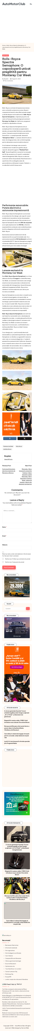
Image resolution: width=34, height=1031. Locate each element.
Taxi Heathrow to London (13, 969)
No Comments (9, 80)
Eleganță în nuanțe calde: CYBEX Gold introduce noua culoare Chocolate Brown (16, 721)
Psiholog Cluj (9, 974)
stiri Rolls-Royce (7, 449)
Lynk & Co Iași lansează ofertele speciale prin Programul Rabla (17, 742)
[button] (8, 459)
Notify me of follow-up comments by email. (17, 559)
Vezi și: (19, 984)
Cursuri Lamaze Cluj (11, 971)
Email (4, 536)
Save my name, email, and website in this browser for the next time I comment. (16, 555)
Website (4, 545)
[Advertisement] (17, 25)
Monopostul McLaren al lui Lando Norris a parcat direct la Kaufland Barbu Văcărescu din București (16, 728)
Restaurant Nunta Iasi (11, 945)
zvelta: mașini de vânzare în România (16, 979)
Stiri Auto (5, 55)
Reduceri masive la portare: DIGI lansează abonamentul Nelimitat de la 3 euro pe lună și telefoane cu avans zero (16, 1014)
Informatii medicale (11, 948)
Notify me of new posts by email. (14, 562)
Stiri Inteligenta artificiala (13, 953)
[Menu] (31, 3)
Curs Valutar (9, 956)
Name (4, 527)
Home (3, 45)
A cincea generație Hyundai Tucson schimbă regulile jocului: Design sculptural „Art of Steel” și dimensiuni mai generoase (16, 713)
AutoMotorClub (13, 4)
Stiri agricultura (10, 950)
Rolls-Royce (19, 446)
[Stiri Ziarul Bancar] (17, 424)
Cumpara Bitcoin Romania (13, 958)
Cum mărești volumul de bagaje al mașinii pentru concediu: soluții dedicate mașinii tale (16, 735)
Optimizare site (10, 966)
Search (9, 604)
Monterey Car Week (8, 446)
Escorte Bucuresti (10, 963)
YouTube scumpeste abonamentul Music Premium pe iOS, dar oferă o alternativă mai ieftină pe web (15, 991)
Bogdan (7, 456)
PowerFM (8, 977)
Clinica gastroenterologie (13, 961)
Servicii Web (25, 1028)
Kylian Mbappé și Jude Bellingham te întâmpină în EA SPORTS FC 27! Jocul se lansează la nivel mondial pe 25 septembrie (16, 997)
